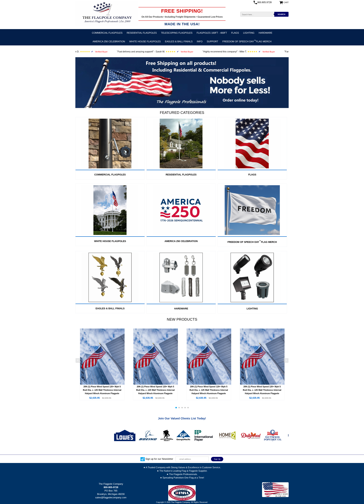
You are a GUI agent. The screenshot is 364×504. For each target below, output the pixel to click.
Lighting (248, 33)
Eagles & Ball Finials (179, 41)
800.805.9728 (264, 2)
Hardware (265, 33)
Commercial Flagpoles (107, 33)
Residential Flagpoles (142, 33)
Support (212, 41)
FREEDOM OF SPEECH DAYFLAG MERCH (246, 41)
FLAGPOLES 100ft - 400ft (212, 33)
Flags (235, 33)
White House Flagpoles (145, 41)
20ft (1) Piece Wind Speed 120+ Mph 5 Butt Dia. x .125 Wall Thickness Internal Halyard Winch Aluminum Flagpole (102, 390)
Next (286, 360)
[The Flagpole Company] (106, 13)
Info (199, 41)
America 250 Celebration (109, 41)
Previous (77, 360)
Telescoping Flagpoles (176, 33)
